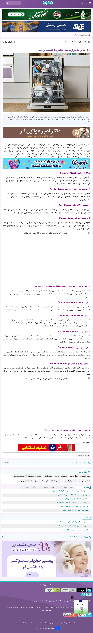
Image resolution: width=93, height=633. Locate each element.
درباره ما (53, 607)
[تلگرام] (85, 616)
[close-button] (72, 597)
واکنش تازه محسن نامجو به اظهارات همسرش (74, 530)
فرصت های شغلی (34, 607)
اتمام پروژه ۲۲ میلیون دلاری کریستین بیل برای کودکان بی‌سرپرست (70, 491)
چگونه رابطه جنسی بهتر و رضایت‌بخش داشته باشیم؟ (73, 495)
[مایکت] (84, 590)
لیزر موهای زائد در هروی (29, 481)
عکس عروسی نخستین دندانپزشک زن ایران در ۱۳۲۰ (74, 510)
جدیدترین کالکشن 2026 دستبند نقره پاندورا (27, 476)
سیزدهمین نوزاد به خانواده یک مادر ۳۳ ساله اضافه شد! (73, 503)
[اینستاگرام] (70, 616)
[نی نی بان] (48, 3)
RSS (42, 610)
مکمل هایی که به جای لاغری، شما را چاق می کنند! (74, 506)
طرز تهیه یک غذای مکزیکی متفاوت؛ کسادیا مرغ (74, 526)
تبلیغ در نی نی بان (12, 607)
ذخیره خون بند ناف (61, 476)
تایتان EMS (44, 481)
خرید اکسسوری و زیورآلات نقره (80, 476)
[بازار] (52, 590)
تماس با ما (45, 607)
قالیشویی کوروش (84, 481)
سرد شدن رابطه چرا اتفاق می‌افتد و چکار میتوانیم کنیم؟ (73, 499)
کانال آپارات (23, 607)
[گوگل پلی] (68, 590)
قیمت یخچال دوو (70, 481)
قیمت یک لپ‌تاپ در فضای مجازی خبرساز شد (74, 521)
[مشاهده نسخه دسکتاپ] (3, 3)
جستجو (60, 607)
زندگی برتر (49, 610)
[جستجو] (7, 3)
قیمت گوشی (48, 476)
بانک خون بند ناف (56, 481)
